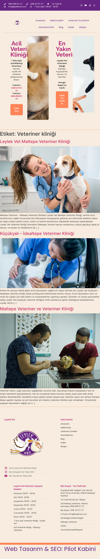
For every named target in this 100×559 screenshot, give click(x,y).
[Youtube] (86, 5)
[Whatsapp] (94, 5)
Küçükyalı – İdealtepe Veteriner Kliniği (37, 233)
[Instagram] (81, 5)
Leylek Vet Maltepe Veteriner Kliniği (35, 141)
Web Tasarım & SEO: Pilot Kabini (50, 549)
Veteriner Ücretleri (78, 20)
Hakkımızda (56, 20)
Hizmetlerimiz (45, 27)
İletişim (82, 27)
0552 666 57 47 (16, 97)
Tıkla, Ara (16, 109)
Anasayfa (40, 20)
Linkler (71, 27)
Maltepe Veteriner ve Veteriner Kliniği (37, 308)
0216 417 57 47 (16, 89)
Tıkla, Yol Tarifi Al (62, 99)
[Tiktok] (90, 5)
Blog (61, 27)
